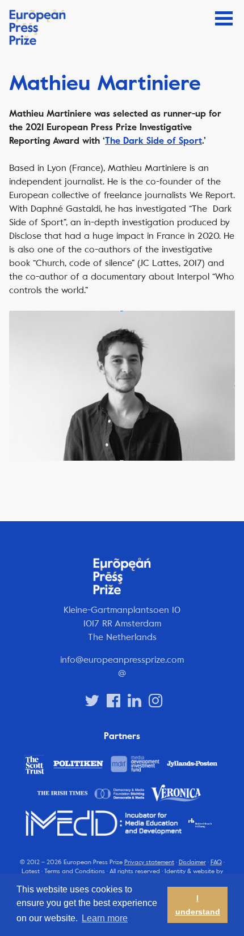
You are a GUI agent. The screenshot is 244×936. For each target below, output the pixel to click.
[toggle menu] (224, 18)
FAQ (216, 862)
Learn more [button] (105, 918)
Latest (31, 871)
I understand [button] (197, 905)
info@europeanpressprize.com (122, 659)
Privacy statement (149, 862)
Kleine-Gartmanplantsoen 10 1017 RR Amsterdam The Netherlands (122, 623)
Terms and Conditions (74, 871)
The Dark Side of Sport (153, 141)
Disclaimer (192, 862)
